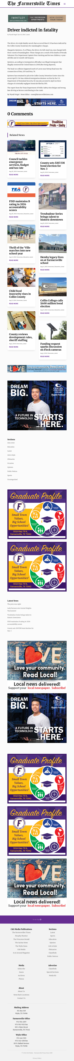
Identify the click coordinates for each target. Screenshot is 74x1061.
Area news (20, 171)
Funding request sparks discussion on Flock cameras (51, 346)
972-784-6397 (21, 1022)
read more (13, 175)
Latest (28, 34)
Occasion (10, 463)
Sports (9, 475)
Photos (21, 979)
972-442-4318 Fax (21, 1041)
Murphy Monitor (21, 936)
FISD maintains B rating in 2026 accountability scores (19, 206)
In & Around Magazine (21, 953)
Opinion (10, 467)
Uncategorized (12, 479)
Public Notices (12, 471)
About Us (21, 991)
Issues (21, 972)
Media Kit (52, 976)
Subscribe (21, 969)
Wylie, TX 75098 (21, 1013)
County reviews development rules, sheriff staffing (20, 337)
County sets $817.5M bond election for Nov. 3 (52, 165)
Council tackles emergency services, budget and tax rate (19, 163)
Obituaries (11, 459)
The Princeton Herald (21, 939)
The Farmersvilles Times (21, 932)
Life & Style (11, 455)
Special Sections (53, 972)
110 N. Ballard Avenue (21, 1043)
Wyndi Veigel (13, 34)
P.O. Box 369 (21, 1011)
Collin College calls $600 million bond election (51, 303)
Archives (21, 976)
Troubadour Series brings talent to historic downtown (51, 216)
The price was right (14, 604)
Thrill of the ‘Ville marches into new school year (20, 250)
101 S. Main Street (21, 1027)
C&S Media (21, 949)
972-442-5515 (21, 1038)
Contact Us (21, 998)
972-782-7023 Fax (21, 1024)
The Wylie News (21, 946)
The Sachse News (21, 943)
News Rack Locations (21, 995)
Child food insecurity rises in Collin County (20, 293)
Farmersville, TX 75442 (21, 1030)
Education (26, 214)
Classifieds (52, 953)
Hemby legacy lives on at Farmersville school (52, 260)
